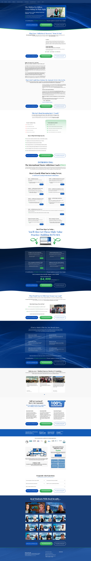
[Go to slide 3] (45, 394)
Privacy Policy (31, 555)
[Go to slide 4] (46, 394)
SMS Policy (34, 555)
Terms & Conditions (27, 555)
